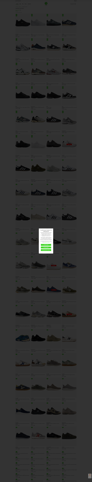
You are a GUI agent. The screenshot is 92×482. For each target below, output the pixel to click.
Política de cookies (47, 242)
